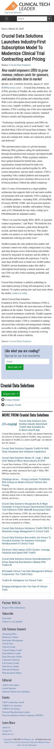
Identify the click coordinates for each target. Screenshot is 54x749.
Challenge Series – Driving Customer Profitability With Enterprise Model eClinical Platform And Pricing (26, 482)
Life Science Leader (10, 663)
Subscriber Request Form (40, 742)
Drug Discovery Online (12, 656)
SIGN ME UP (14, 367)
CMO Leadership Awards (13, 702)
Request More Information (13, 607)
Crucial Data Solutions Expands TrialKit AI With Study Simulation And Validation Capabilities (25, 450)
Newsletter (6, 618)
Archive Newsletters (11, 685)
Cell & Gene (7, 643)
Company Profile (13, 404)
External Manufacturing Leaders (16, 712)
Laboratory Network (11, 659)
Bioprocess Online (10, 637)
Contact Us (7, 730)
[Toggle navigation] (6, 19)
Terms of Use (9, 742)
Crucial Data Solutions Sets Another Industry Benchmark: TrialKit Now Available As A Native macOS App (33, 425)
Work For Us (8, 734)
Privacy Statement (22, 742)
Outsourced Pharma (10, 669)
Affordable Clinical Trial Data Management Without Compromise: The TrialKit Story (27, 573)
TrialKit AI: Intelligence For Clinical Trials (22, 580)
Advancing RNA (9, 633)
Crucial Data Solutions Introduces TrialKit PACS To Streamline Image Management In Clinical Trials (27, 530)
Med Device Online (10, 666)
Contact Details (12, 399)
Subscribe (17, 12)
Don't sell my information (27, 745)
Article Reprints (9, 688)
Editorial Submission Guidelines (16, 691)
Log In (7, 12)
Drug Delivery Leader (11, 653)
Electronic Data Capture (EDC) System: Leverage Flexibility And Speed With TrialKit (26, 551)
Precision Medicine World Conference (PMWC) (23, 715)
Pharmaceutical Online (11, 672)
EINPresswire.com (11, 87)
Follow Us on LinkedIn (12, 621)
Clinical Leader (8, 646)
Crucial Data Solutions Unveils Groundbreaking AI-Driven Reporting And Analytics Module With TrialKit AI (26, 561)
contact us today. (20, 293)
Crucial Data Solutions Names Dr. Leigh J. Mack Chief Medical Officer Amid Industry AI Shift (25, 459)
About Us (6, 727)
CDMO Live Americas (12, 705)
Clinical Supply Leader (12, 650)
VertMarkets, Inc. (28, 739)
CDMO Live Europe (11, 708)
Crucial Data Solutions (20, 64)
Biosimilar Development (12, 640)
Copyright (7, 739)
